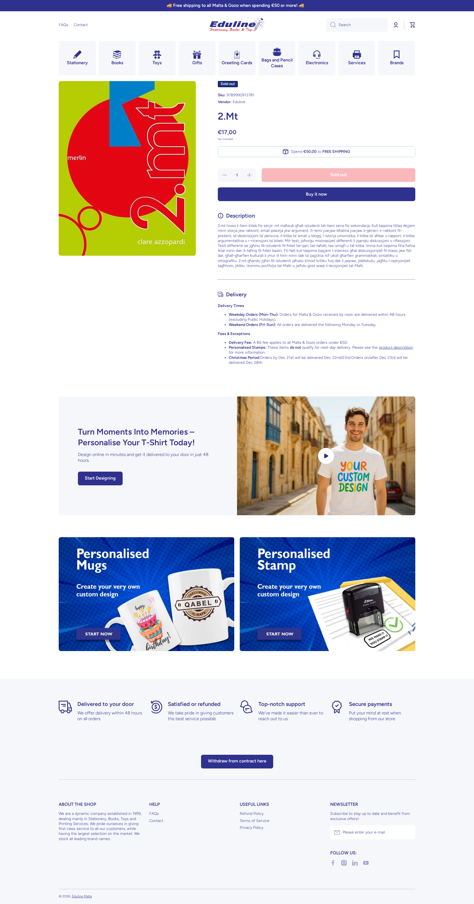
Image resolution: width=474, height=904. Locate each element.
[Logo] (237, 25)
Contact (156, 820)
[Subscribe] (408, 832)
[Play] (326, 455)
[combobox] (357, 25)
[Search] (331, 25)
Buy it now (316, 194)
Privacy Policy (251, 827)
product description (396, 347)
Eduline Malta (82, 896)
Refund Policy (252, 813)
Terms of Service (254, 820)
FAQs (154, 813)
